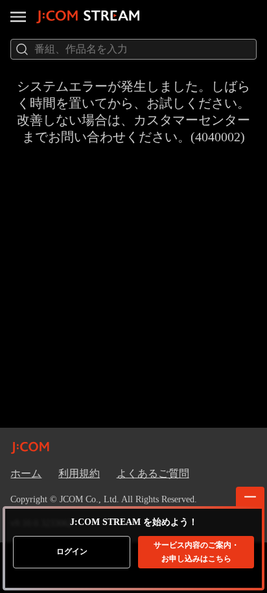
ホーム (25, 473)
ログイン (71, 551)
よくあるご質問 (153, 473)
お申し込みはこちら (196, 552)
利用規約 (79, 473)
